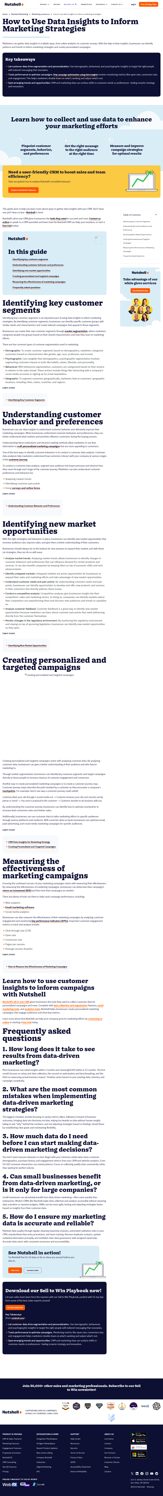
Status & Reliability (78, 1471)
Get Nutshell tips (140, 290)
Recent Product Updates (47, 1448)
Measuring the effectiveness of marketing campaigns (39, 281)
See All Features (10, 1467)
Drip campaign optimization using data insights (75, 74)
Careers (107, 1471)
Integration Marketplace (47, 1439)
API (38, 1471)
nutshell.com (17, 1318)
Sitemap (150, 1487)
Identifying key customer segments (30, 259)
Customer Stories (111, 1462)
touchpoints (9, 791)
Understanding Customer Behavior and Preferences (34, 505)
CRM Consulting (9, 1462)
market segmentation (76, 331)
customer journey (18, 459)
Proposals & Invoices (12, 1453)
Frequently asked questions (26, 287)
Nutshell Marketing (19, 14)
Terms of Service (77, 1453)
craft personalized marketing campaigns (38, 446)
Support (74, 1434)
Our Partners (110, 1453)
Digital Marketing (44, 1467)
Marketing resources (41, 14)
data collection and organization (71, 1005)
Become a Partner (112, 1457)
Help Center (75, 1439)
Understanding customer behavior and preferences (38, 265)
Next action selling (44, 1453)
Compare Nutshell (44, 1457)
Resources (74, 1443)
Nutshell (30, 212)
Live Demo (108, 1439)
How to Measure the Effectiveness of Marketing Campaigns (37, 966)
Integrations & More (48, 1434)
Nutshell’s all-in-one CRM (16, 1001)
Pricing (5, 1471)
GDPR (72, 1462)
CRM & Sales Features (12, 1439)
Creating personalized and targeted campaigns (36, 276)
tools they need (58, 218)
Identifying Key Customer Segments (26, 400)
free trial (7, 225)
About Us (109, 1434)
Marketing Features (11, 1443)
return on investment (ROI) (17, 890)
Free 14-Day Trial (148, 4)
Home (5, 14)
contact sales (33, 1270)
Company (108, 1448)
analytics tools (32, 1009)
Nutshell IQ (7, 1457)
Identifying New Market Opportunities (27, 645)
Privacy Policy (76, 1457)
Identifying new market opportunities (31, 270)
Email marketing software (19, 907)
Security (73, 1448)
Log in (133, 4)
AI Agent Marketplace (46, 1443)
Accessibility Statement (80, 1467)
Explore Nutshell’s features (23, 190)
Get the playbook (15, 1307)
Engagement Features (12, 1448)
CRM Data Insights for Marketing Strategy (29, 842)
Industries (41, 1462)
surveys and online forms (26, 488)
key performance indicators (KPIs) (50, 920)
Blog (106, 1467)
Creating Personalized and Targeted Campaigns (32, 846)
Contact (107, 1443)
